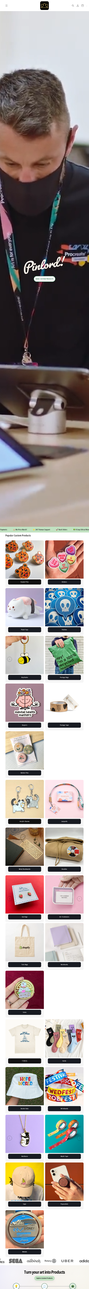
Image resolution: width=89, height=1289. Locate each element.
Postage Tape (64, 725)
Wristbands (64, 1109)
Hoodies (64, 869)
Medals (24, 1252)
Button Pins (25, 773)
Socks (64, 1061)
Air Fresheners (64, 917)
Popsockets (64, 1204)
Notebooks (64, 964)
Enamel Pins (25, 582)
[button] (6, 5)
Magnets (24, 725)
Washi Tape (64, 1156)
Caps (24, 1204)
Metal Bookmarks (24, 869)
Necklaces (24, 1156)
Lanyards (64, 821)
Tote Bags (24, 964)
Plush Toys (24, 630)
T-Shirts (24, 1061)
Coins (24, 1012)
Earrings (24, 917)
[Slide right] (79, 659)
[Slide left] (9, 659)
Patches (64, 630)
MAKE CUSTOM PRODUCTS (45, 279)
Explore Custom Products (44, 1278)
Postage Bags (64, 677)
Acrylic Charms (25, 821)
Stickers (64, 582)
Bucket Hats (25, 1109)
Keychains (24, 677)
